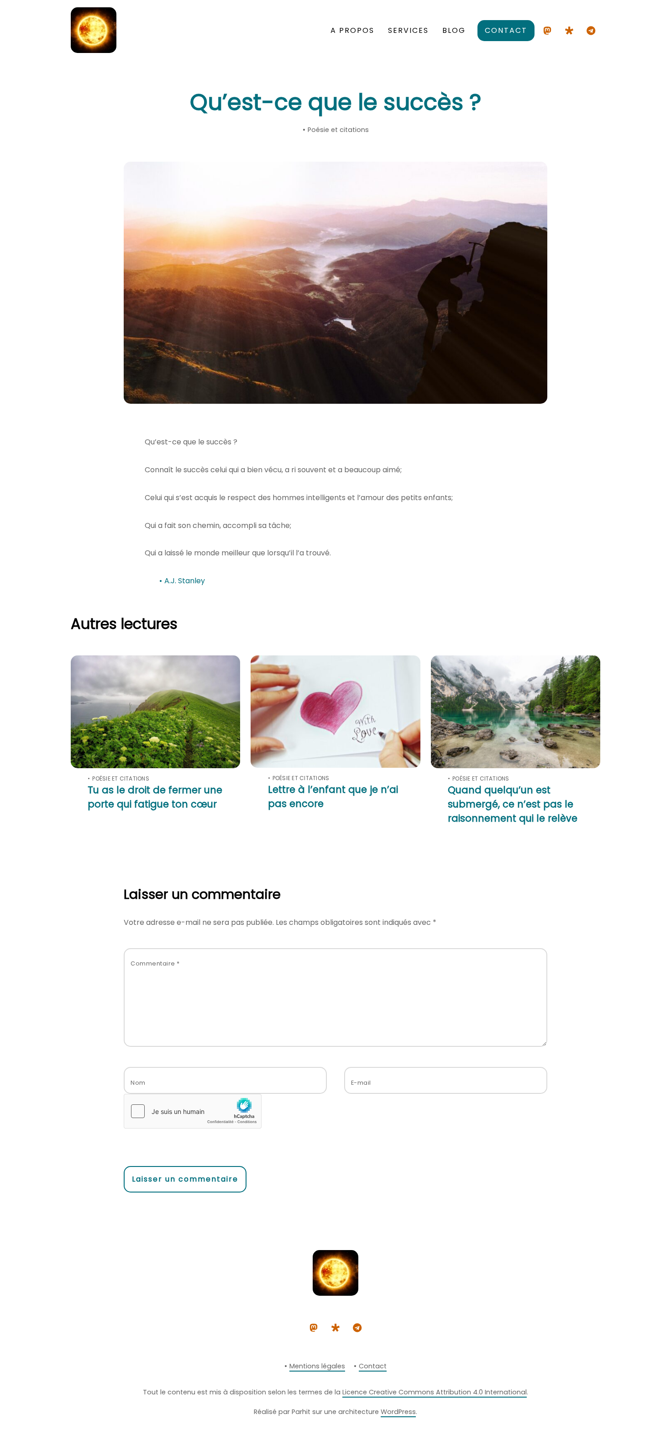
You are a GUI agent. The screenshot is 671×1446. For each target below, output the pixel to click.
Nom (138, 1083)
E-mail (361, 1083)
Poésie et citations (338, 129)
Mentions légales (317, 1366)
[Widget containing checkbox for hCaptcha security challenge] (193, 1111)
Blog (454, 30)
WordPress (398, 1411)
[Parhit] (93, 49)
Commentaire (155, 963)
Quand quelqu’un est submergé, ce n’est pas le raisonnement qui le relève (512, 804)
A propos (352, 30)
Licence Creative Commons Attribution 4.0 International (434, 1392)
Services (408, 30)
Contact (506, 30)
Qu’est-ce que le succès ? (335, 102)
